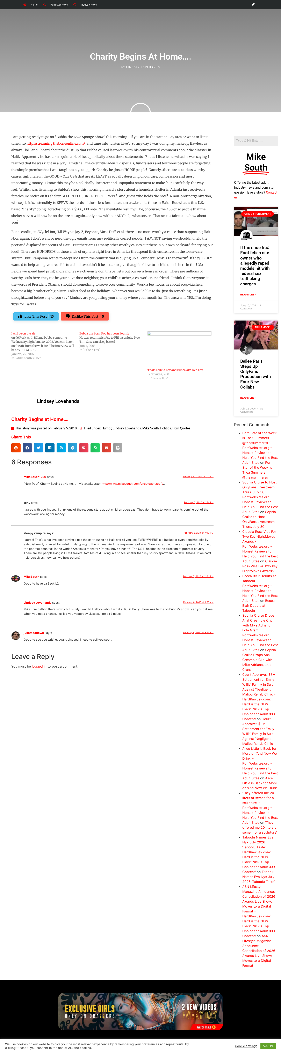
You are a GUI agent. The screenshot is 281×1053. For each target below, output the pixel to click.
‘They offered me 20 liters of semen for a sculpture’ (260, 827)
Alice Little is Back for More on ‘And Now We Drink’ (260, 783)
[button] (16, 447)
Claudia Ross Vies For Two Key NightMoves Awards (260, 566)
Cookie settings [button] (246, 1046)
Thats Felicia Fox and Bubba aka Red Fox (175, 370)
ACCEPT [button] (268, 1045)
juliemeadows (34, 632)
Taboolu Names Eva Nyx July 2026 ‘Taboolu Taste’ (258, 877)
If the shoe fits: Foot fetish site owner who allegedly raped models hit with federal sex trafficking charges (255, 265)
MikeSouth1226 (35, 477)
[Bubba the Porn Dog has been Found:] (113, 341)
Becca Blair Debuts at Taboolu (258, 605)
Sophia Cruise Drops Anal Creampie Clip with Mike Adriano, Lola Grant (259, 660)
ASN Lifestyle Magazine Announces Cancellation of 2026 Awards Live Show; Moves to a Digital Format (258, 951)
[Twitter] (253, 4)
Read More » (248, 294)
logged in (39, 666)
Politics (165, 428)
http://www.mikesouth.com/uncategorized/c (132, 483)
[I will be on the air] (45, 345)
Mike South (150, 428)
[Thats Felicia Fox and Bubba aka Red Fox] (179, 349)
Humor (106, 428)
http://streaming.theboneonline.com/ (56, 143)
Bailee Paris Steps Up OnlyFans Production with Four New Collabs (255, 374)
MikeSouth (31, 576)
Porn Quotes (181, 428)
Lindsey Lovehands (127, 428)
